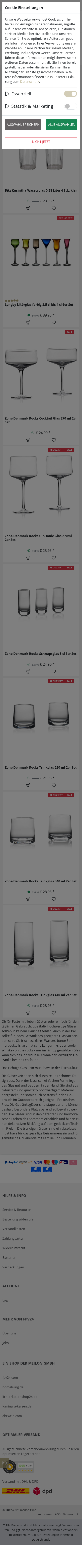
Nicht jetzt (41, 142)
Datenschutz (29, 81)
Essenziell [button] (21, 94)
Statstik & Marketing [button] (32, 106)
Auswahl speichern (23, 124)
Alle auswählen (61, 124)
